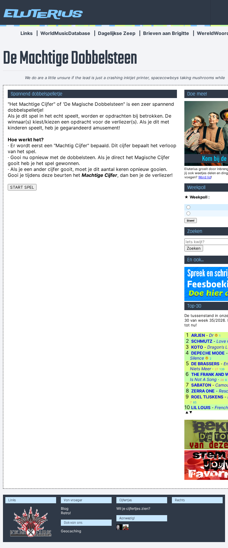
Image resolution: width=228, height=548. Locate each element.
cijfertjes (133, 508)
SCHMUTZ (201, 341)
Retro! (66, 513)
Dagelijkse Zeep (116, 33)
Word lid (204, 177)
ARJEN (198, 335)
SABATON (201, 384)
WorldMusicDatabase (65, 33)
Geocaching (71, 531)
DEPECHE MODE (208, 352)
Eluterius (42, 13)
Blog (64, 508)
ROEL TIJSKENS (207, 396)
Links (26, 33)
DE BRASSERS (205, 363)
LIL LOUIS (200, 407)
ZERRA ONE (203, 390)
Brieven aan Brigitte (166, 33)
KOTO (197, 347)
